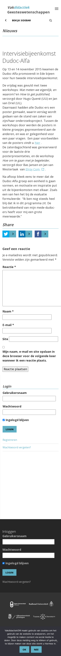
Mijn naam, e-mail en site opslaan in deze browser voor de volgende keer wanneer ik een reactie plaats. (29, 356)
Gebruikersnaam (15, 393)
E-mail (8, 325)
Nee (36, 649)
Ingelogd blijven (17, 420)
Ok (24, 649)
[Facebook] (38, 234)
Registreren (10, 440)
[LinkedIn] (22, 234)
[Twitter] (5, 234)
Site (5, 339)
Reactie (9, 267)
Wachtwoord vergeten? (17, 447)
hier (37, 143)
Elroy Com (33, 169)
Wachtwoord (12, 406)
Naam (8, 311)
